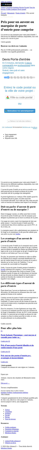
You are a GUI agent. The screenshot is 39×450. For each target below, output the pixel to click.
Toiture (3, 7)
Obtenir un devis (10, 443)
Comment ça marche (12, 431)
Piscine (21, 7)
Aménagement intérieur (20, 392)
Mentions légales (10, 433)
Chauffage (9, 7)
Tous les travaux (10, 419)
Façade (26, 7)
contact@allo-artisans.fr (12, 441)
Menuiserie (10, 13)
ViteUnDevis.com (26, 127)
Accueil (3, 13)
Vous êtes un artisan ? (34, 128)
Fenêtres (9, 392)
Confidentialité (8, 127)
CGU (3, 127)
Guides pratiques (11, 9)
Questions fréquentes (12, 429)
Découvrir (5, 383)
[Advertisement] (19, 160)
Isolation (16, 7)
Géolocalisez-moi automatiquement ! (20, 111)
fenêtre (18, 234)
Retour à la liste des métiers (20, 121)
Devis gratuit (22, 9)
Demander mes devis (8, 371)
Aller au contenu (6, 2)
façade (3, 269)
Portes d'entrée (20, 13)
